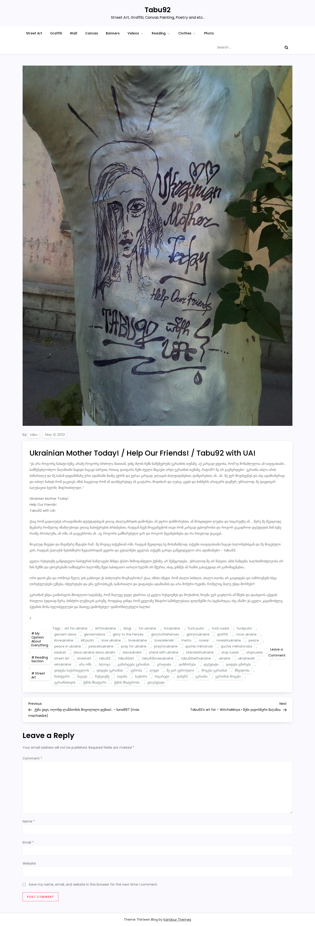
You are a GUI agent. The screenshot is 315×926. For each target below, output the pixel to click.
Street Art (34, 33)
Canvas (91, 33)
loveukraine (137, 640)
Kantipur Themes (177, 919)
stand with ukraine (163, 652)
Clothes (184, 33)
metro (186, 640)
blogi (127, 628)
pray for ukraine (133, 646)
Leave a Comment (276, 656)
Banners (113, 33)
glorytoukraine (198, 634)
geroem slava (65, 634)
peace (254, 640)
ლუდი (154, 670)
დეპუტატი (211, 664)
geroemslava (94, 634)
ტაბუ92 (182, 676)
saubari (60, 652)
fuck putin (196, 628)
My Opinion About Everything (39, 639)
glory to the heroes (128, 634)
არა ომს (85, 664)
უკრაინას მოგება (228, 676)
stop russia (230, 652)
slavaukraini (132, 652)
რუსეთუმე (102, 676)
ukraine (224, 658)
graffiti (222, 634)
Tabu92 (158, 10)
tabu (34, 434)
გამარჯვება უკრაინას (133, 664)
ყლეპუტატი (156, 682)
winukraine (62, 664)
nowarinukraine (229, 640)
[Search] (286, 47)
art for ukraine (76, 628)
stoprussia (254, 652)
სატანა (122, 676)
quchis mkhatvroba (236, 646)
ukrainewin (246, 658)
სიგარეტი (162, 676)
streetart (84, 658)
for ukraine (147, 628)
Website (29, 863)
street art (61, 658)
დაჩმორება (187, 664)
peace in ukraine (67, 646)
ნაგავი (82, 676)
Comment (32, 758)
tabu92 (104, 658)
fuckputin (244, 628)
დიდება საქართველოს (71, 670)
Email (28, 842)
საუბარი (141, 676)
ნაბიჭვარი (62, 676)
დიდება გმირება (238, 664)
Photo (209, 33)
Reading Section (39, 659)
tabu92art (126, 658)
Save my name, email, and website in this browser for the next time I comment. (93, 884)
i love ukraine (246, 634)
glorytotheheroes (165, 634)
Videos (133, 33)
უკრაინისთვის (64, 682)
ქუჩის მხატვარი (94, 682)
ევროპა (136, 670)
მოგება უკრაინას (214, 670)
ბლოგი (104, 664)
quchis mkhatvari (199, 646)
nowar (204, 640)
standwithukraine (200, 652)
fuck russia (220, 628)
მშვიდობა (242, 670)
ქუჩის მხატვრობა (127, 682)
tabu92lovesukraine (157, 658)
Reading (159, 33)
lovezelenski (164, 640)
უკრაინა (201, 676)
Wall (73, 33)
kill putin (87, 640)
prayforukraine (166, 646)
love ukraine (111, 640)
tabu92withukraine (196, 658)
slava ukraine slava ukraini (94, 652)
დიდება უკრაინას (110, 670)
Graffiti (56, 33)
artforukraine (105, 628)
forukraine (172, 628)
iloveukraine (63, 640)
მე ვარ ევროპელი (180, 670)
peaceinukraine (101, 646)
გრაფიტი (164, 664)
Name (29, 821)
